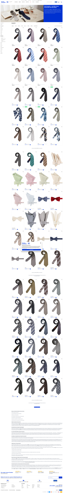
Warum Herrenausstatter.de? (3, 485)
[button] (25, 25)
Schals (32, 468)
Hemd (55, 447)
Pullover (21, 468)
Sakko (38, 445)
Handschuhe (34, 468)
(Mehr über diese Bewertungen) (4, 473)
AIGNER (22, 485)
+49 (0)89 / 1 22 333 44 (39, 0)
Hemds (28, 444)
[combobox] (51, 2)
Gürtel (30, 468)
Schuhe (40, 468)
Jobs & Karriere (13, 485)
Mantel (24, 468)
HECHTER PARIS (28, 485)
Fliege (16, 458)
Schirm (38, 468)
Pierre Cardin (38, 485)
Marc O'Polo (33, 485)
